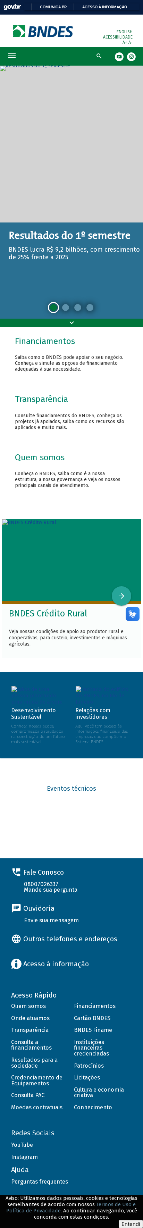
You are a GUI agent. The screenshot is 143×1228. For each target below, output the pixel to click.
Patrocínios (89, 1065)
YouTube (22, 1145)
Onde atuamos (30, 1018)
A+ (125, 42)
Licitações (87, 1077)
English (125, 32)
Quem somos (28, 1006)
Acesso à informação (104, 7)
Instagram (24, 1157)
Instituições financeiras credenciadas (91, 1048)
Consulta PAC (27, 1095)
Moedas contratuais (36, 1107)
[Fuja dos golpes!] (89, 307)
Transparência (30, 1030)
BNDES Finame (93, 1030)
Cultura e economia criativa (99, 1092)
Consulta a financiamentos (31, 1045)
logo (43, 31)
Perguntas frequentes (39, 1181)
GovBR (12, 7)
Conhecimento (93, 1107)
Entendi (130, 1224)
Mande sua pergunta (50, 889)
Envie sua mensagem (51, 920)
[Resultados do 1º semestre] (53, 307)
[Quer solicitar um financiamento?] (65, 307)
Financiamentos (95, 1006)
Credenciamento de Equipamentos (36, 1080)
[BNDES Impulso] (77, 307)
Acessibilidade (118, 37)
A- (130, 42)
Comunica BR (53, 7)
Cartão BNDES (92, 1018)
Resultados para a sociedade (34, 1063)
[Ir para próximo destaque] (121, 596)
